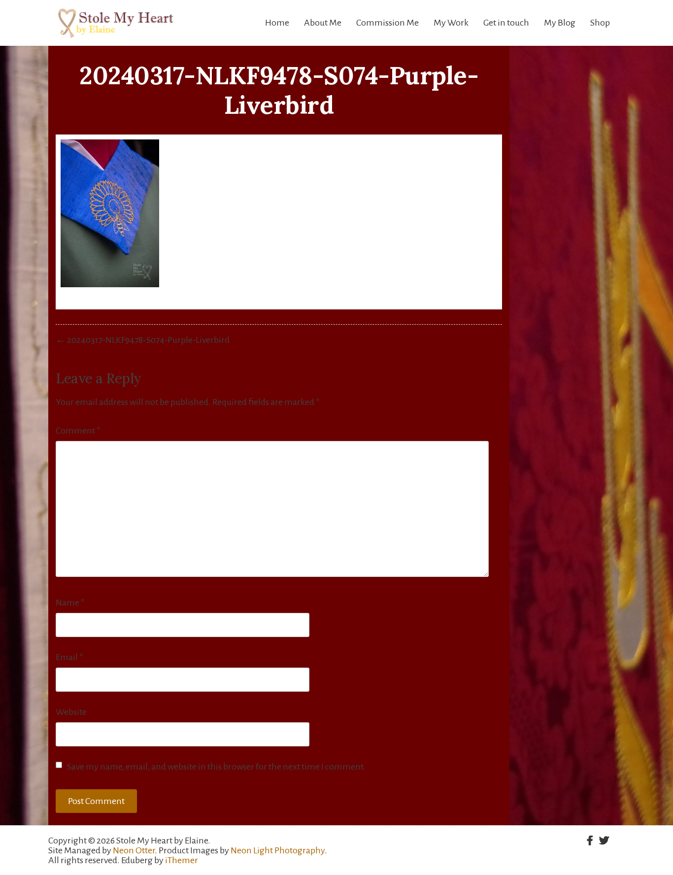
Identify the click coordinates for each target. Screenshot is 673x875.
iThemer (181, 860)
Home (277, 23)
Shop (600, 23)
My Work (451, 23)
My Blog (559, 23)
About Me (322, 23)
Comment (78, 431)
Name (70, 602)
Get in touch (506, 23)
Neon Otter (134, 850)
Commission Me (387, 23)
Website (71, 712)
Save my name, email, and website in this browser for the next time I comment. (216, 767)
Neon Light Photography (278, 850)
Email (69, 657)
